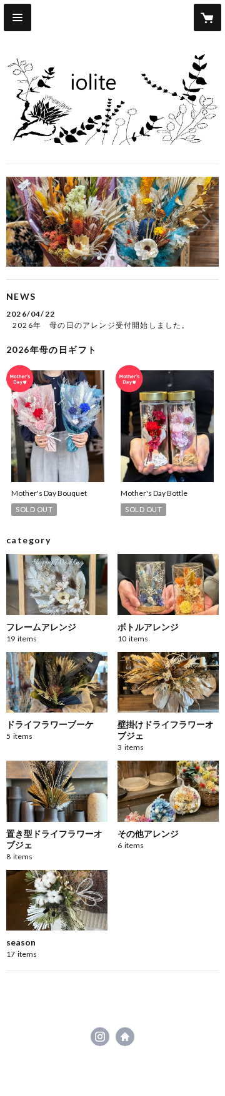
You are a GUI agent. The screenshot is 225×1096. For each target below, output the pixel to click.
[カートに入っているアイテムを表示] (207, 17)
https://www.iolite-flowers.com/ (125, 1036)
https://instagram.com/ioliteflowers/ (100, 1036)
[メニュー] (17, 17)
